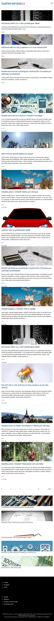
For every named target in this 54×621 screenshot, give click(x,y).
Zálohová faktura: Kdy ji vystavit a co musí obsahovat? (24, 47)
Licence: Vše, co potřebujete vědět (15, 230)
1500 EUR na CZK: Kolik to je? (11, 568)
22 (38, 489)
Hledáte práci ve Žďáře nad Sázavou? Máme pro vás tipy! (25, 426)
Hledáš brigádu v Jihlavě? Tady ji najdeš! (18, 309)
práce (2, 204)
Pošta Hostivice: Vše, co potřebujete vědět (16, 537)
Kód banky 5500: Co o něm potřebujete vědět (20, 23)
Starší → (50, 489)
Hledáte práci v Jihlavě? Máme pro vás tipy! (19, 192)
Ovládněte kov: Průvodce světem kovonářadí (17, 507)
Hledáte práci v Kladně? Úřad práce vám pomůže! (22, 464)
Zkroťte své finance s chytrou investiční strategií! (21, 115)
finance (2, 32)
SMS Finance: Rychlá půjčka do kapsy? (17, 154)
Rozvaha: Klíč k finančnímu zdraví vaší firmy (17, 522)
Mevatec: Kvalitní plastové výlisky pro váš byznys (18, 552)
